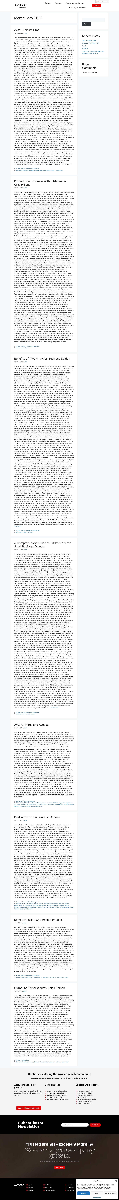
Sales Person (65, 1062)
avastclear (36, 170)
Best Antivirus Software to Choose (37, 817)
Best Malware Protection (39, 905)
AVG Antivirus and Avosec (31, 724)
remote (66, 977)
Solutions (46, 3)
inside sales (37, 977)
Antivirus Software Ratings (51, 903)
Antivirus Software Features (35, 903)
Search (84, 17)
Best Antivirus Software (25, 905)
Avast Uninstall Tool (27, 30)
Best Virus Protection (52, 905)
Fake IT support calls (89, 40)
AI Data (18, 168)
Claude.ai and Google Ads (90, 43)
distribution (66, 804)
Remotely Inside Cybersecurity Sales (38, 919)
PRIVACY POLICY (97, 1197)
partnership (23, 806)
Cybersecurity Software (26, 907)
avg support (38, 804)
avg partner (62, 802)
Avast (84, 46)
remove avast (50, 170)
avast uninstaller (28, 170)
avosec (44, 804)
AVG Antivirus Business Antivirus (33, 802)
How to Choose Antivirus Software (55, 907)
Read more (17, 526)
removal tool (43, 170)
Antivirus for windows (22, 903)
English (100, 1)
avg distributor (54, 802)
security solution (37, 806)
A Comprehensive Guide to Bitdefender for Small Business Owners (42, 544)
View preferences (110, 1193)
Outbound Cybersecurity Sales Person (53, 977)
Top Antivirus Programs (26, 909)
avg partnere (69, 802)
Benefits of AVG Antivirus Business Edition (42, 358)
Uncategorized (35, 168)
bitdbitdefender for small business (25, 714)
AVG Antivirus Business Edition (24, 532)
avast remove (19, 170)
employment (29, 977)
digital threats (59, 804)
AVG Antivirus (19, 802)
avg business (46, 802)
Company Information (77, 8)
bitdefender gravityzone (22, 347)
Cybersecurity (51, 804)
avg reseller (17, 804)
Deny (96, 1193)
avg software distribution (28, 804)
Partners (58, 3)
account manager (20, 977)
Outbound (37, 1062)
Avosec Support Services (75, 3)
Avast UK (85, 48)
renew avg (30, 806)
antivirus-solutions (26, 168)
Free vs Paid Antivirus (39, 907)
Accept (83, 1193)
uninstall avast (59, 170)
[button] (116, 1181)
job (41, 977)
